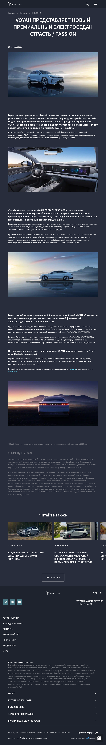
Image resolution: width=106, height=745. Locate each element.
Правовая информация (88, 732)
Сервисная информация (21, 714)
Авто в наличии (11, 618)
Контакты (8, 629)
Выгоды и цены (16, 707)
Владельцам (9, 645)
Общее (11, 693)
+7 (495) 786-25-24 (84, 604)
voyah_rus (12, 372)
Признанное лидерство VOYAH (24, 721)
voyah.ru (72, 369)
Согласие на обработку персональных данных (27, 738)
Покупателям (9, 640)
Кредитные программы (20, 700)
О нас (5, 651)
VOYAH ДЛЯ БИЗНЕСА (12, 623)
